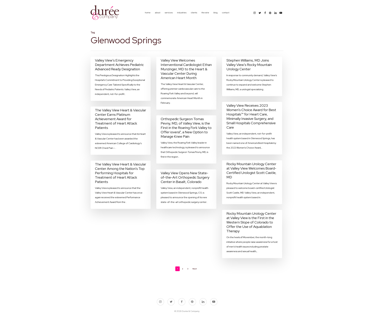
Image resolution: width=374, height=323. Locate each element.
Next (195, 269)
